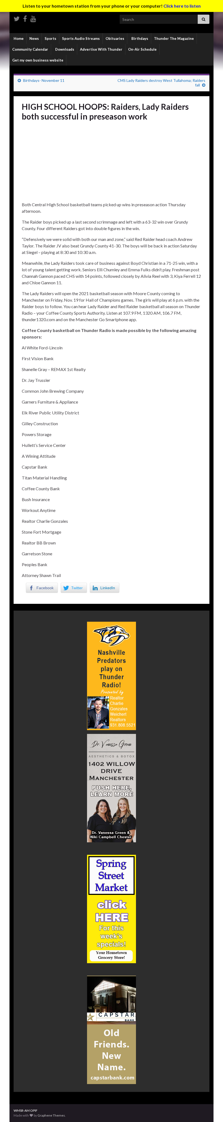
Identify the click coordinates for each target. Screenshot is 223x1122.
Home (18, 38)
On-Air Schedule (142, 49)
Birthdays (139, 38)
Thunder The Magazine (174, 38)
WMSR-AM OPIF (26, 1110)
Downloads (64, 49)
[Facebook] (25, 18)
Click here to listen (182, 5)
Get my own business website (37, 60)
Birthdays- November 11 (43, 80)
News (34, 38)
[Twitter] (17, 18)
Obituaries (115, 38)
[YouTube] (33, 18)
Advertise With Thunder (101, 49)
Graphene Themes (51, 1115)
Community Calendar (30, 49)
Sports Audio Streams (81, 38)
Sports (50, 38)
